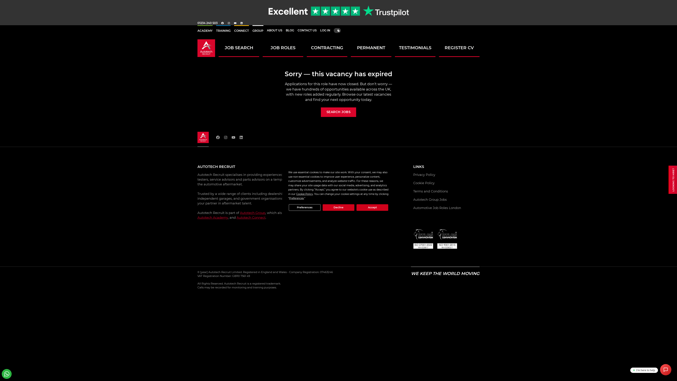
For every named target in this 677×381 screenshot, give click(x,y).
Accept (372, 207)
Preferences (304, 207)
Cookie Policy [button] (304, 194)
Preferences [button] (296, 198)
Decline (338, 207)
